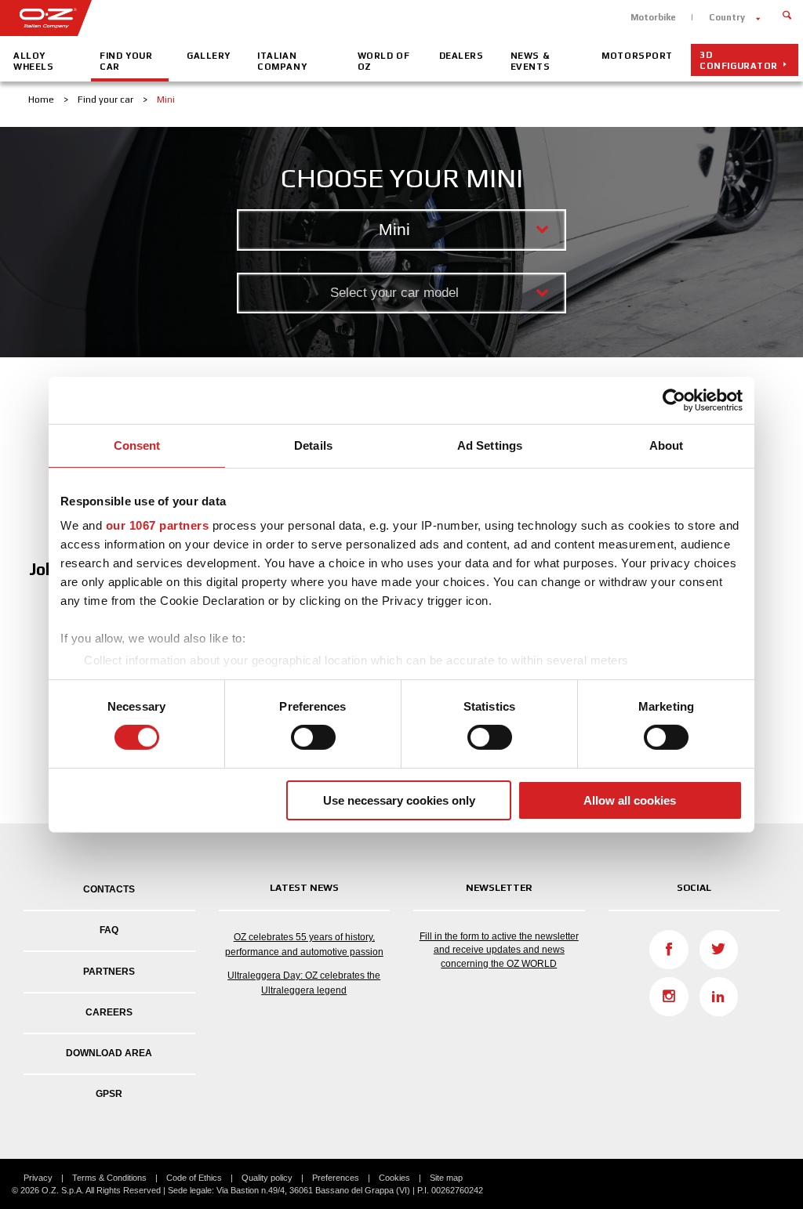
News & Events (530, 61)
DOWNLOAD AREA (109, 1053)
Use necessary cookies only (399, 800)
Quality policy (267, 1177)
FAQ (109, 930)
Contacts (109, 889)
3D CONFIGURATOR (738, 60)
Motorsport (637, 55)
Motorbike (653, 17)
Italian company (282, 61)
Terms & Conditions (109, 1177)
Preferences (335, 1177)
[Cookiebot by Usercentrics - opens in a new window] (674, 399)
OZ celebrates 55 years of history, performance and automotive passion (304, 944)
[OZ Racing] (201, 18)
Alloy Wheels (33, 61)
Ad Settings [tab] (489, 444)
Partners (109, 971)
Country (727, 17)
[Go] (787, 13)
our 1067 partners (157, 525)
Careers (109, 1012)
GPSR (109, 1093)
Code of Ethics (194, 1177)
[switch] (313, 737)
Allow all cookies (629, 800)
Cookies (394, 1177)
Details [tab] (313, 444)
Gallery (209, 55)
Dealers (461, 55)
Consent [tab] (137, 444)
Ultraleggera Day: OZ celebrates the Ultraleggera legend (303, 982)
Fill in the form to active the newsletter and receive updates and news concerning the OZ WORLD (499, 949)
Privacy (38, 1177)
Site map (446, 1177)
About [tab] (666, 444)
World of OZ (384, 61)
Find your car (126, 61)
